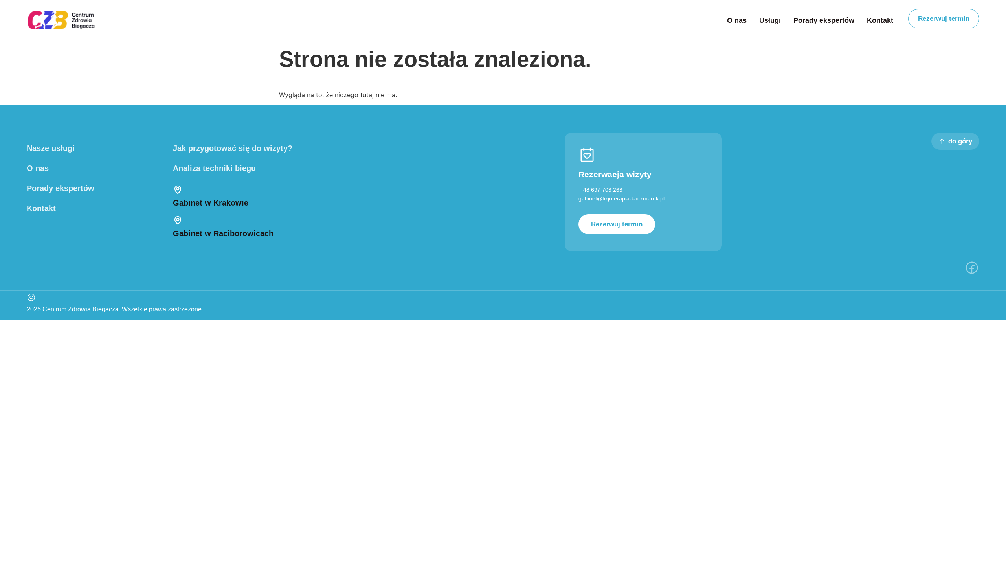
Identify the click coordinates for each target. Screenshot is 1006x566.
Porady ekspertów (823, 20)
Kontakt (880, 20)
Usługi (770, 20)
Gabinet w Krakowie (210, 202)
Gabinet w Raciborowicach (223, 233)
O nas (737, 20)
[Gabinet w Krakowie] (178, 190)
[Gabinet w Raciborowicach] (178, 220)
